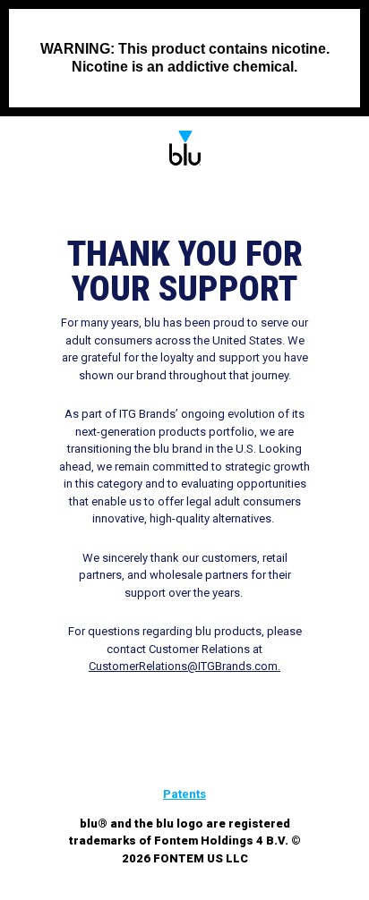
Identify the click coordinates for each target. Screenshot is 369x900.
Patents (184, 794)
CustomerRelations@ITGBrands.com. (184, 666)
